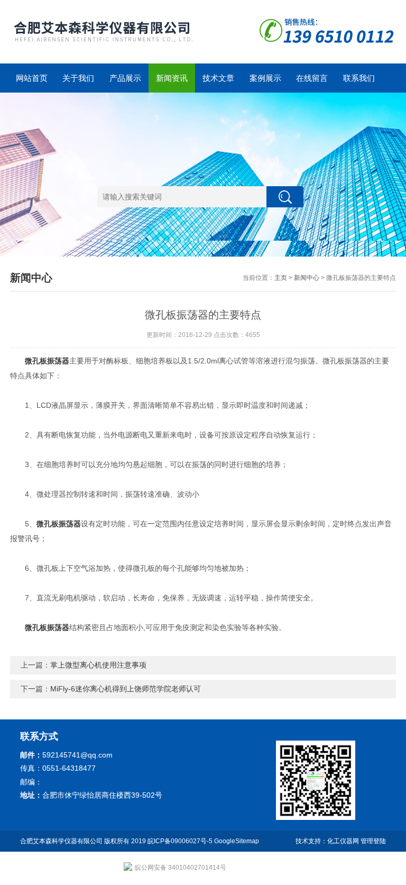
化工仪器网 (343, 841)
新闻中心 (306, 277)
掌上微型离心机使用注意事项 (98, 665)
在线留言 (312, 78)
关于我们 (78, 78)
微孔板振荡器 (47, 361)
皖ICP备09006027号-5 (180, 841)
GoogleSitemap (236, 841)
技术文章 (218, 78)
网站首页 (32, 78)
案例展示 (265, 78)
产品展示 (125, 78)
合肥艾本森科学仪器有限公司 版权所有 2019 (83, 841)
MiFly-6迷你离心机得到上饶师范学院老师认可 (125, 689)
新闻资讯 (172, 78)
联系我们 (359, 78)
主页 (280, 277)
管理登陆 (373, 841)
